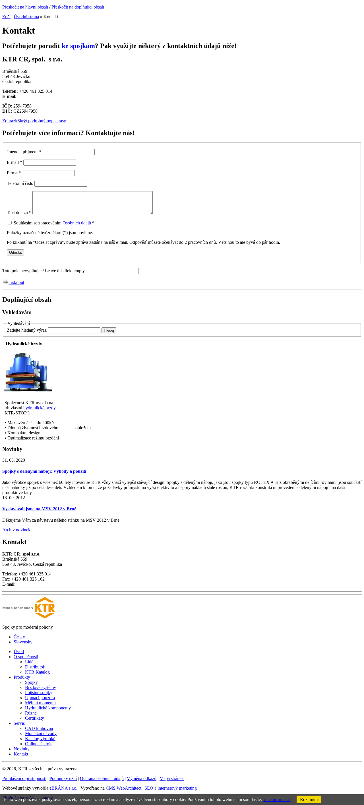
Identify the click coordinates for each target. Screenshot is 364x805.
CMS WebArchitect (123, 788)
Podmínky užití (63, 778)
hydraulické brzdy (39, 407)
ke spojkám (78, 45)
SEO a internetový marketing (170, 788)
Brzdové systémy (40, 687)
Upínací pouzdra (40, 697)
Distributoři (35, 666)
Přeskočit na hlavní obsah (25, 7)
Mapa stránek (172, 778)
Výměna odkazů (141, 778)
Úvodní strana (26, 16)
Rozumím (309, 799)
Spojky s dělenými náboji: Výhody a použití (44, 471)
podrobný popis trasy (34, 120)
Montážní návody (41, 733)
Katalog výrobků (40, 738)
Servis (19, 723)
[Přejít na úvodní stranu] (28, 617)
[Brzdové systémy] (27, 393)
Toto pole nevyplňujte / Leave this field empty (43, 270)
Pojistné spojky (38, 692)
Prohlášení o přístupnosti (24, 778)
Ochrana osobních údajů (102, 778)
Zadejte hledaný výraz (27, 330)
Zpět (6, 16)
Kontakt (21, 754)
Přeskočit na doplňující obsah (77, 7)
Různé (31, 713)
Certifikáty (34, 718)
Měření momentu (40, 702)
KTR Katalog (37, 672)
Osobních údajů (77, 222)
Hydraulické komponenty (48, 707)
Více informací (276, 799)
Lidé (29, 661)
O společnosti (26, 656)
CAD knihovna (39, 728)
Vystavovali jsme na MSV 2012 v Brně (39, 508)
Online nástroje (38, 743)
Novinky (22, 748)
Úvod (19, 651)
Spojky (31, 682)
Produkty (22, 677)
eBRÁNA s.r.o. (63, 788)
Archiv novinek (16, 529)
